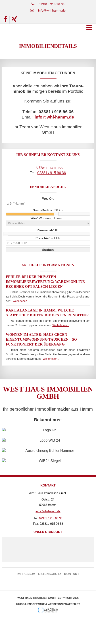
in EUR (48, 238)
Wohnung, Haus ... (48, 218)
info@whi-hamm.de (52, 10)
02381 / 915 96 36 (52, 4)
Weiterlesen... (21, 301)
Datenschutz (49, 574)
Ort (48, 198)
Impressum (26, 574)
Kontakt (71, 574)
